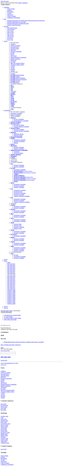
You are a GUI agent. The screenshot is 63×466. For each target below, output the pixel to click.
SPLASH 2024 (11, 268)
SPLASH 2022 (11, 271)
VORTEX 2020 (5, 443)
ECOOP (12, 73)
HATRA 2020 (4, 420)
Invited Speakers (18, 191)
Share (2, 347)
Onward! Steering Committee (21, 126)
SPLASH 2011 (11, 287)
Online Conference (23, 3)
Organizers (16, 151)
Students (9, 10)
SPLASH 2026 (11, 265)
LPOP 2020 (4, 429)
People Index (13, 160)
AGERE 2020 (4, 416)
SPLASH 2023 (11, 269)
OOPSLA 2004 (11, 297)
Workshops (13, 60)
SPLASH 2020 (5, 310)
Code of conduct (11, 16)
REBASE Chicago (19, 134)
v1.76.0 (16, 363)
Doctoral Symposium (15, 51)
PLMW (12, 53)
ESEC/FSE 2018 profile (10, 319)
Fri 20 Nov (10, 38)
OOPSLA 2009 (11, 290)
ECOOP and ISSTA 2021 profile (12, 318)
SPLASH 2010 (11, 289)
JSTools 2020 (4, 426)
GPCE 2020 (4, 407)
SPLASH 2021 (11, 272)
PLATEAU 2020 (5, 432)
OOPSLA (13, 44)
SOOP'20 (3, 437)
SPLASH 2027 (11, 264)
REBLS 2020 (4, 435)
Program (6, 26)
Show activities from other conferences (11, 344)
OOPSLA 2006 (11, 295)
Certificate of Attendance (13, 17)
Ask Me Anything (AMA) (17, 64)
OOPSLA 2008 (11, 292)
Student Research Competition (18, 57)
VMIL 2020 (4, 441)
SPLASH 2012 (11, 286)
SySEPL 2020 (4, 438)
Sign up (6, 308)
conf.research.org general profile (12, 315)
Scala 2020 (3, 449)
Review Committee (19, 119)
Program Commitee (19, 147)
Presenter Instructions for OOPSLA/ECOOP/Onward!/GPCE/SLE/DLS (26, 20)
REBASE (13, 50)
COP (2, 418)
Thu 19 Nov (10, 36)
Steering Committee (15, 115)
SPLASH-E (13, 56)
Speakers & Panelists (19, 141)
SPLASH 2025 (11, 267)
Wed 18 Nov (10, 35)
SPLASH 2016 (11, 280)
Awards (9, 13)
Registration (10, 11)
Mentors (16, 142)
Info (5, 19)
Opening (12, 69)
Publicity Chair (18, 228)
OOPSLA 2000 (11, 303)
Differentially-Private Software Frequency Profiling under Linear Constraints (24, 342)
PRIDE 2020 (4, 434)
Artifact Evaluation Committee (22, 196)
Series (8, 262)
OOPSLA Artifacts (15, 45)
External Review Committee (21, 120)
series (10, 310)
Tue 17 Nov (10, 34)
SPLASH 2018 (11, 277)
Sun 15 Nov (10, 31)
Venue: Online (11, 8)
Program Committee (19, 125)
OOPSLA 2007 (11, 293)
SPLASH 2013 (11, 284)
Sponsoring (10, 14)
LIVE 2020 (4, 428)
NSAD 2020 (4, 431)
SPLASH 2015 (11, 281)
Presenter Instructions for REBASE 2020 (18, 23)
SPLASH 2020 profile (6, 312)
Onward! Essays (14, 47)
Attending (6, 7)
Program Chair (17, 225)
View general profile (5, 350)
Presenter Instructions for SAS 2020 (16, 22)
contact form (4, 360)
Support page (4, 364)
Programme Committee (20, 221)
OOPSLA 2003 (11, 299)
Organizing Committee (16, 113)
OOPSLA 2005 (11, 296)
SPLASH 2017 (11, 278)
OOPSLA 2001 (11, 302)
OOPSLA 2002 (11, 300)
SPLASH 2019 (11, 275)
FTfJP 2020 (4, 419)
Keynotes (12, 62)
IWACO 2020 (4, 425)
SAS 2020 (3, 408)
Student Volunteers (15, 59)
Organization (7, 110)
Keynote (16, 255)
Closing (12, 70)
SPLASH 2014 (11, 283)
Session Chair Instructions (14, 25)
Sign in (6, 306)
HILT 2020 (4, 422)
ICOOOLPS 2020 (5, 423)
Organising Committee (20, 219)
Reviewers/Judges (18, 153)
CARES (12, 66)
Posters (12, 54)
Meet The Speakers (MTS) (17, 63)
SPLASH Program (12, 28)
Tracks (5, 41)
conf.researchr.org (8, 363)
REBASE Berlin (18, 135)
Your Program (11, 29)
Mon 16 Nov (10, 32)
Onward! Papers (14, 48)
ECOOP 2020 (4, 405)
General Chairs (18, 224)
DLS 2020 (3, 404)
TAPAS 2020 (4, 440)
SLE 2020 (3, 410)
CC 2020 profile (8, 316)
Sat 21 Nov (10, 39)
